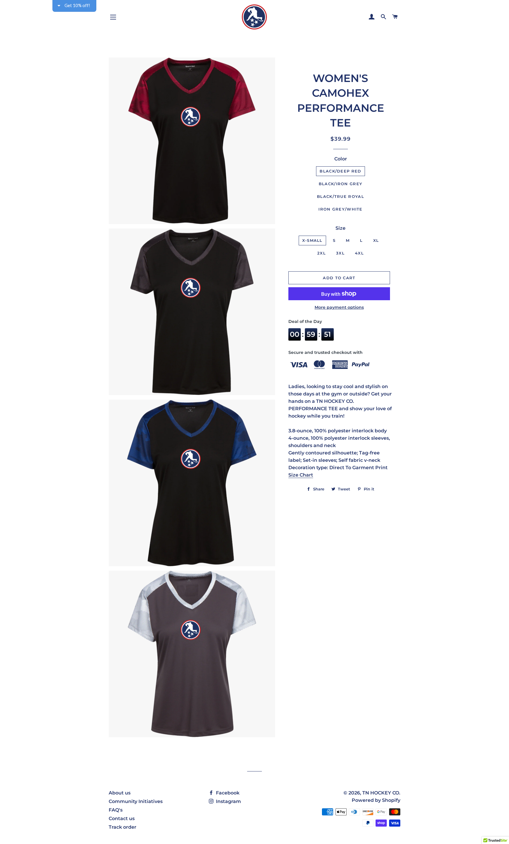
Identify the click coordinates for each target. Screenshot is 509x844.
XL (376, 240)
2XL (321, 253)
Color (340, 159)
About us (119, 793)
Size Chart (300, 475)
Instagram (228, 801)
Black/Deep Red (340, 171)
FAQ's (116, 810)
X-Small (312, 240)
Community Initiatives (136, 801)
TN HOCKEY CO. (381, 793)
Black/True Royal (340, 196)
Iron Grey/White (340, 209)
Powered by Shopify (376, 800)
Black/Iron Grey (341, 183)
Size (341, 228)
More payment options (339, 307)
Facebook (227, 793)
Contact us (122, 818)
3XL (340, 253)
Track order (122, 827)
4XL (359, 253)
